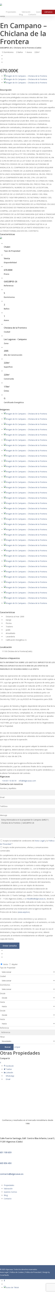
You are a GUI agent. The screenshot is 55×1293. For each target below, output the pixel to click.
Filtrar (2, 1037)
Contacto (8, 1198)
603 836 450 (5, 1163)
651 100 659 (5, 1152)
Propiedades (9, 1185)
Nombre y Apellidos (8, 788)
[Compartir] (4, 55)
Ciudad (3, 976)
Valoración (8, 1188)
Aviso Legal (40, 840)
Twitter (9, 1069)
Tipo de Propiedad (7, 967)
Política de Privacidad (33, 1272)
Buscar (7, 1047)
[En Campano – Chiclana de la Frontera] (25, 76)
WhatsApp (9, 1076)
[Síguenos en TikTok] (11, 1287)
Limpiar (17, 1047)
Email (2, 797)
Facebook (9, 1066)
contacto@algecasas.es (11, 1174)
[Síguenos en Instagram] (4, 1284)
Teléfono (4, 806)
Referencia (4, 1028)
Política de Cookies (17, 1272)
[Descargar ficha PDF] (4, 59)
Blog (6, 1195)
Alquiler (14, 964)
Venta (5, 964)
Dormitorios (5, 985)
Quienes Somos (10, 1192)
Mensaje (3, 815)
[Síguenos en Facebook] (4, 1281)
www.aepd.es (23, 912)
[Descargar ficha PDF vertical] (4, 62)
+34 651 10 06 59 (9, 780)
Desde (2, 993)
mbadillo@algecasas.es (36, 898)
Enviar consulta (10, 945)
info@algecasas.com (27, 780)
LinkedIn (9, 1072)
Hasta (2, 1002)
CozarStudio (4, 1275)
